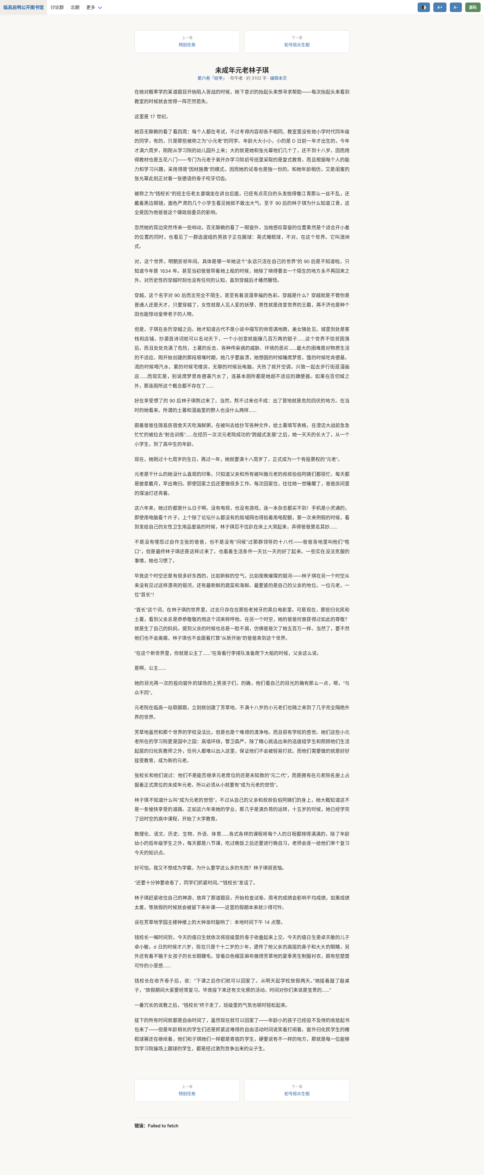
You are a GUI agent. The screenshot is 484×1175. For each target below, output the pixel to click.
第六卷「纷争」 (212, 78)
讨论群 (57, 7)
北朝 (75, 7)
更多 (90, 7)
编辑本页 (278, 78)
